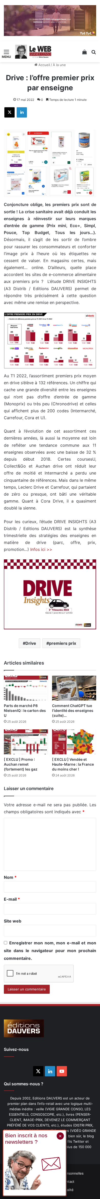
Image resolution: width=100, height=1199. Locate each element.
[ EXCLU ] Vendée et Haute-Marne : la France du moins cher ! (73, 764)
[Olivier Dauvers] (33, 52)
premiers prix (62, 643)
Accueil (43, 65)
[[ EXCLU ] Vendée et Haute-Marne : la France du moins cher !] (74, 741)
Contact (68, 1181)
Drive (30, 643)
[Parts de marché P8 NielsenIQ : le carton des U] (26, 688)
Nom (10, 877)
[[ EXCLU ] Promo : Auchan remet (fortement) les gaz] (26, 741)
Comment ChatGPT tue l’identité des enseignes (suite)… (72, 710)
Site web (12, 921)
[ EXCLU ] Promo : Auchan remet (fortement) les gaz (20, 764)
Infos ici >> (41, 549)
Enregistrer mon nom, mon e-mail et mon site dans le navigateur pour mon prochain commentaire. (50, 950)
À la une (59, 65)
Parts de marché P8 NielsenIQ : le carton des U (25, 710)
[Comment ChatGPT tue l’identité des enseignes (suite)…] (74, 688)
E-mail (12, 899)
